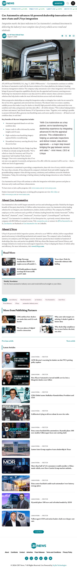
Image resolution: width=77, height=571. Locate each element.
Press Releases (7, 303)
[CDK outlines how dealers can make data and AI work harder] (8, 319)
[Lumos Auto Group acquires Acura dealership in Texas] (16, 448)
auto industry (13, 299)
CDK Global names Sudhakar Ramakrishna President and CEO (52, 397)
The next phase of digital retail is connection (26, 329)
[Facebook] (62, 35)
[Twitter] (45, 558)
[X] (66, 35)
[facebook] (26, 558)
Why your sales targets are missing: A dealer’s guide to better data (64, 319)
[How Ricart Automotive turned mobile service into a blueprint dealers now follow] (16, 377)
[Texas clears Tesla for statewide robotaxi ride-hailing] (46, 262)
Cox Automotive (50, 299)
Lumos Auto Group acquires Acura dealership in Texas (51, 449)
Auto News (62, 299)
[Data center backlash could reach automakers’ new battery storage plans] (16, 483)
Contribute (14, 552)
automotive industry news (30, 303)
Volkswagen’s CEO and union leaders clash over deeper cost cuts (52, 520)
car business (38, 299)
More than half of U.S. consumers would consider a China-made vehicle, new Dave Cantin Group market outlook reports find (52, 467)
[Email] (73, 35)
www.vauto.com (37, 188)
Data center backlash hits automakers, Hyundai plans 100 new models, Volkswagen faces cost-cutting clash (52, 432)
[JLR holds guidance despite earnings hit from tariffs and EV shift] (8, 272)
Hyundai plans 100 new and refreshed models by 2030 (51, 502)
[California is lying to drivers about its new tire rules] (16, 413)
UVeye (17, 303)
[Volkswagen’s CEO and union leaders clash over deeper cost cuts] (16, 518)
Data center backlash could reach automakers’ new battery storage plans (52, 485)
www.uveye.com (50, 188)
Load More (38, 532)
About (7, 552)
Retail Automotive (26, 299)
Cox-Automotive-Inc (30, 224)
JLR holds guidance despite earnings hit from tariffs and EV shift (27, 272)
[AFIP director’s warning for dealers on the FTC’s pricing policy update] (16, 360)
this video (54, 192)
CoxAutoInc (8, 224)
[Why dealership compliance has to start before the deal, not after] (46, 329)
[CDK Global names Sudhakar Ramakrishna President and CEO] (16, 395)
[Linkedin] (69, 35)
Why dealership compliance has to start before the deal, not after (65, 329)
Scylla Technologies (59, 565)
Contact (22, 552)
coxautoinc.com (42, 221)
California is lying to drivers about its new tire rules (50, 414)
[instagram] (31, 558)
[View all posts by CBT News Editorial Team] (5, 35)
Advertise (30, 552)
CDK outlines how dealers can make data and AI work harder (27, 319)
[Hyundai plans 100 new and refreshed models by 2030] (16, 501)
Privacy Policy (67, 552)
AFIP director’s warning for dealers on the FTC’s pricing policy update (52, 361)
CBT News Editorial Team (16, 35)
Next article (70, 341)
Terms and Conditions (53, 552)
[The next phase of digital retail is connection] (8, 329)
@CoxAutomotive (64, 221)
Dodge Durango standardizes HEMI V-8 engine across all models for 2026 (27, 261)
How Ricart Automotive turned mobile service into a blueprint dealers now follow (50, 379)
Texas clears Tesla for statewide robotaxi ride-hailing (63, 261)
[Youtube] (50, 558)
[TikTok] (41, 558)
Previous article (7, 341)
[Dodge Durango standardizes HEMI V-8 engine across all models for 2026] (8, 262)
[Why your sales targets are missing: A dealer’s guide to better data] (46, 319)
